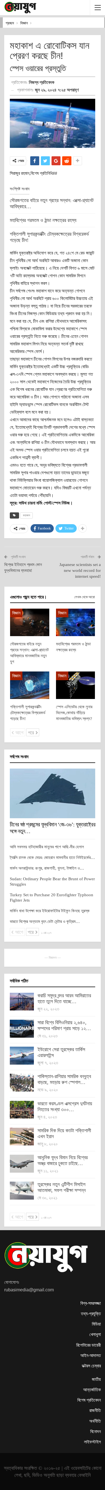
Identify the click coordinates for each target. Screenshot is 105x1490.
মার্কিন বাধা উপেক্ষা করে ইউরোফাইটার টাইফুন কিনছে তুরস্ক (50, 911)
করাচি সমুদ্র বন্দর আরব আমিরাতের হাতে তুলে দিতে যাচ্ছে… (64, 998)
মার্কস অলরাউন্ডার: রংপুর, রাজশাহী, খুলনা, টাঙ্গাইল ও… (47, 868)
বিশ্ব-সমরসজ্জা (90, 1303)
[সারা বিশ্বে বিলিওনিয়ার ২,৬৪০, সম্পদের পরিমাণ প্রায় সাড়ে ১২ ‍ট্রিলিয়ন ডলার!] (22, 1029)
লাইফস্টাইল (92, 1441)
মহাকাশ (26, 515)
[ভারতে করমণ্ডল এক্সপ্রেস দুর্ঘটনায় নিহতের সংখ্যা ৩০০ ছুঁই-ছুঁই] (22, 1110)
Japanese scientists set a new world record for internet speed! (80, 570)
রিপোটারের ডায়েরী (88, 1345)
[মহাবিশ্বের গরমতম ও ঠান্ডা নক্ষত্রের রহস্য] (75, 622)
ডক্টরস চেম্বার (91, 1365)
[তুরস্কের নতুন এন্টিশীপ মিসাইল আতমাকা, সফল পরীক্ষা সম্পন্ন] (22, 1191)
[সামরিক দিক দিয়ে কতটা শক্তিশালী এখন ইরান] (22, 1137)
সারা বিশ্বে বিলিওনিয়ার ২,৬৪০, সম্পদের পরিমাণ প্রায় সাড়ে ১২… (64, 1025)
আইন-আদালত (90, 1355)
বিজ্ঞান (16, 613)
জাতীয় (96, 1379)
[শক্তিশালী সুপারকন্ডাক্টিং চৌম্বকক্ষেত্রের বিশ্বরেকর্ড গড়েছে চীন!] (29, 685)
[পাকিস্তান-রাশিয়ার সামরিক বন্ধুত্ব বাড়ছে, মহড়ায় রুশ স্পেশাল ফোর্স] (22, 1083)
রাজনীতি (95, 1410)
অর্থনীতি (95, 1421)
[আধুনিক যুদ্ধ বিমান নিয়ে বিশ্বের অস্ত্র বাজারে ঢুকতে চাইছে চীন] (22, 1164)
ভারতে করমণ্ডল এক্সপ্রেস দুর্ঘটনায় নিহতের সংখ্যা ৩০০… (65, 1106)
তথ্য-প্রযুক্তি (91, 1313)
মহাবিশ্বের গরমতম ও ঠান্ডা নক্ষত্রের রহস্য (43, 220)
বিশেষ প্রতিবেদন (89, 1400)
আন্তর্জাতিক (92, 1389)
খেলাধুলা (95, 1334)
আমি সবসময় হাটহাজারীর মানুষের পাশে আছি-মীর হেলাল (47, 847)
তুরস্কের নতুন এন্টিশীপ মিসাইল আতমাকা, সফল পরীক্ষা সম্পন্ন (62, 1187)
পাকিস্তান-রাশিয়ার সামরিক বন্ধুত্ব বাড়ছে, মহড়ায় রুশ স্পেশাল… (64, 1079)
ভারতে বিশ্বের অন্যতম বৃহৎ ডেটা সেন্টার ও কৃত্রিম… (45, 921)
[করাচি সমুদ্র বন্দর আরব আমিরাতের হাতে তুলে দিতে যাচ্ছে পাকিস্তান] (22, 1002)
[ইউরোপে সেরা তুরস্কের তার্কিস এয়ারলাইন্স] (22, 1056)
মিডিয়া (96, 1324)
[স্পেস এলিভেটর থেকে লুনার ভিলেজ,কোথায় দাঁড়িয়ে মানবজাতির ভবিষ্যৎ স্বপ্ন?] (75, 685)
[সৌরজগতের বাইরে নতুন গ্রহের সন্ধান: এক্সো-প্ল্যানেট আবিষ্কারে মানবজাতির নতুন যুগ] (29, 622)
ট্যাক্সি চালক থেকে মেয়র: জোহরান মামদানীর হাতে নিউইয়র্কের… (52, 857)
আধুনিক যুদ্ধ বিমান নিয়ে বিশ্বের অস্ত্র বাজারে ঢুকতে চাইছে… (63, 1160)
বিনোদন (95, 1431)
